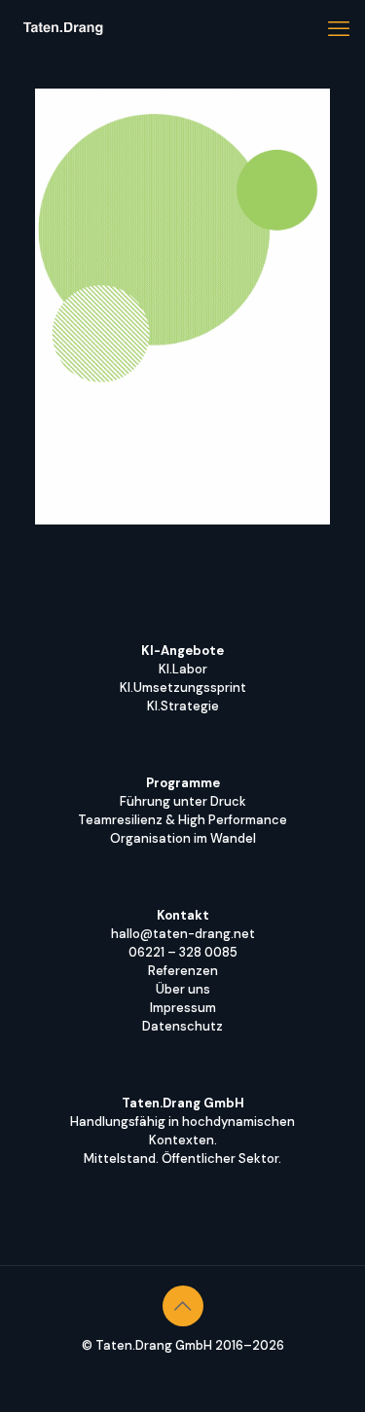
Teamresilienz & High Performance (182, 820)
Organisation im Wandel (183, 838)
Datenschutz (182, 1026)
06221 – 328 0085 (182, 952)
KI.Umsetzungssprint (183, 687)
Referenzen (183, 970)
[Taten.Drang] (63, 29)
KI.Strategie (183, 706)
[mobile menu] (338, 29)
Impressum (183, 1007)
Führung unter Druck (183, 801)
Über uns (183, 989)
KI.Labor (183, 669)
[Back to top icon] (183, 1305)
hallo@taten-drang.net (183, 933)
